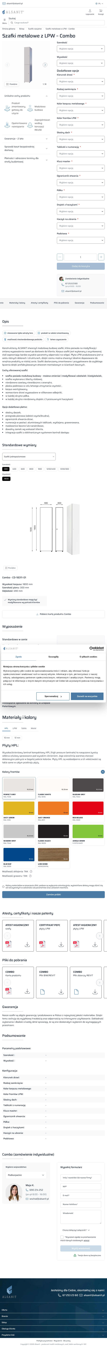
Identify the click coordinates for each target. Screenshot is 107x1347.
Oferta (4, 1309)
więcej (86, 1240)
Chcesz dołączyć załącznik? (75, 1230)
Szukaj (12, 18)
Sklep (21, 29)
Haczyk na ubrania (67, 219)
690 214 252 (36, 1190)
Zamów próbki (53, 894)
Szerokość (62, 42)
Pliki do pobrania (61, 302)
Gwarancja (79, 302)
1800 (6, 478)
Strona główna (8, 29)
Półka (61, 190)
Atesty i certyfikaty (39, 302)
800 (31, 468)
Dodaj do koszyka (81, 266)
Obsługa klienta (8, 1328)
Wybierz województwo (16, 1167)
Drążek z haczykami (68, 205)
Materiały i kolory (17, 302)
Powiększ (13, 84)
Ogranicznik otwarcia (68, 176)
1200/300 (64, 468)
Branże (5, 1316)
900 (40, 468)
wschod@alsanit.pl (39, 1199)
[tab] (6, 729)
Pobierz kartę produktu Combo (55, 614)
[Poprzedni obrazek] (7, 65)
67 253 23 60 (70, 1295)
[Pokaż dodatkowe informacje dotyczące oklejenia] (31, 871)
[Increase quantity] (101, 257)
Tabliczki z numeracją (69, 147)
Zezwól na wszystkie (87, 696)
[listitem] (19, 788)
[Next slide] (99, 935)
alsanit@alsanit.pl (15, 3)
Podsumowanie (97, 302)
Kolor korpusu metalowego (71, 104)
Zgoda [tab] (18, 656)
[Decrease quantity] (60, 257)
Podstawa (63, 234)
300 (6, 468)
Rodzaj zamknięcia (67, 89)
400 (14, 468)
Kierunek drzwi (66, 75)
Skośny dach (64, 132)
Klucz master (64, 161)
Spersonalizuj (51, 696)
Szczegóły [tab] (53, 656)
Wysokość (62, 57)
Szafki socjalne (35, 29)
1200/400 (51, 468)
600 (23, 468)
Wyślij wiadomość (81, 1248)
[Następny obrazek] (45, 65)
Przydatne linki (8, 1334)
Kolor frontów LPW (67, 118)
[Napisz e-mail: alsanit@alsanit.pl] (80, 291)
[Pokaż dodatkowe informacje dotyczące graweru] (30, 876)
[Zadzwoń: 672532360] (80, 285)
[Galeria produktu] (26, 65)
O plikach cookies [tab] (88, 656)
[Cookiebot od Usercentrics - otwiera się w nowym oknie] (91, 648)
